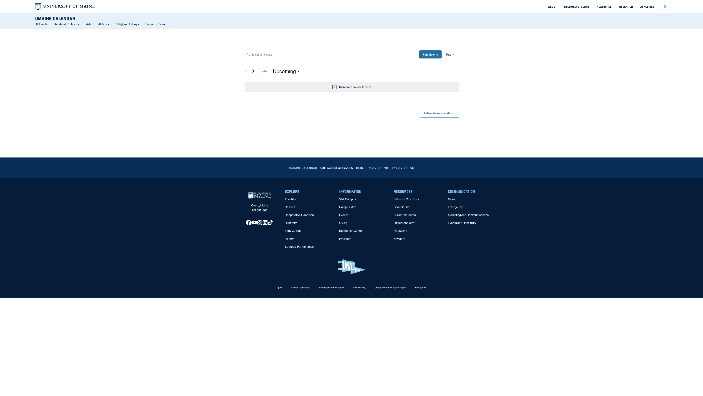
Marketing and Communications (468, 215)
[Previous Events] (246, 71)
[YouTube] (254, 222)
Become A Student (576, 6)
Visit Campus (347, 199)
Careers (290, 207)
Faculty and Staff (405, 223)
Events (343, 215)
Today (264, 70)
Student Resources (300, 287)
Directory (291, 223)
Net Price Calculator (406, 199)
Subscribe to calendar (437, 113)
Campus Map (347, 207)
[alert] (352, 87)
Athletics (647, 6)
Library (289, 239)
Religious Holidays (127, 24)
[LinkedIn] (265, 222)
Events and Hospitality (462, 223)
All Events (42, 24)
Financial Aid (402, 207)
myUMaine (400, 230)
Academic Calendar (66, 24)
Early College (293, 230)
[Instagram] (259, 222)
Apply (279, 287)
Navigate (399, 239)
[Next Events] (253, 71)
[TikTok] (270, 222)
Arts (89, 24)
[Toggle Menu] (662, 6)
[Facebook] (249, 222)
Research (626, 6)
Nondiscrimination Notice (331, 287)
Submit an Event (156, 24)
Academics (604, 6)
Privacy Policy (359, 287)
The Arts (290, 199)
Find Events (430, 54)
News (451, 199)
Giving (343, 223)
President (345, 239)
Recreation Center (351, 230)
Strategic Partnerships (299, 246)
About (552, 6)
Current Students (405, 215)
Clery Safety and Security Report (390, 287)
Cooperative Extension (299, 215)
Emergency (455, 207)
